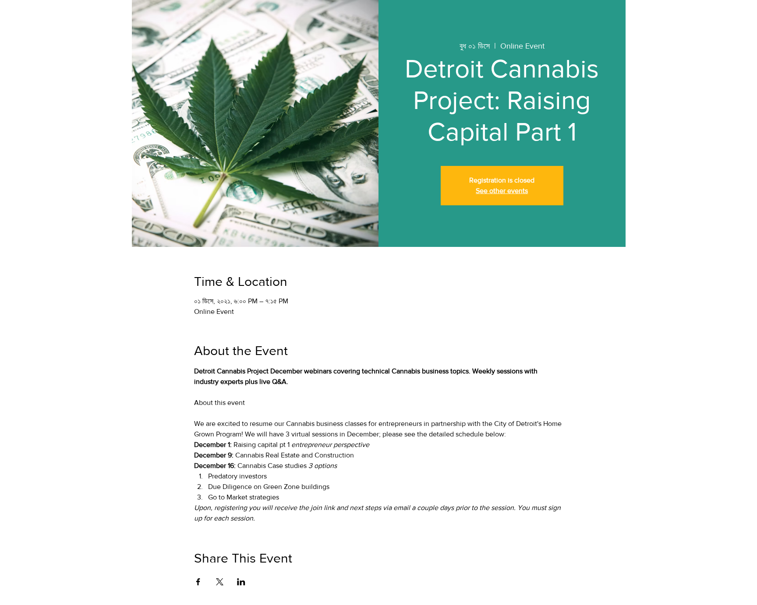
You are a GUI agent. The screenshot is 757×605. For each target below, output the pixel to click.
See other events (502, 190)
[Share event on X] (220, 581)
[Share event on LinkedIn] (241, 581)
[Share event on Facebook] (198, 581)
